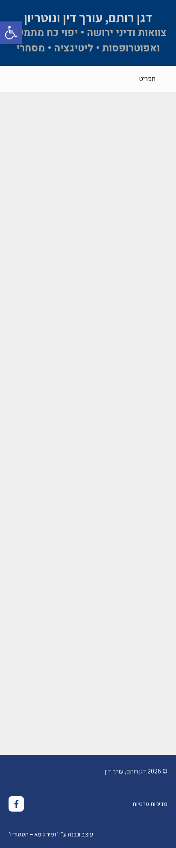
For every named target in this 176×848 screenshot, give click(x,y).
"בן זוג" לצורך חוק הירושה (116, 699)
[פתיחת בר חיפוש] (13, 79)
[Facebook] (16, 804)
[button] (11, 32)
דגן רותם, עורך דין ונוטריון (88, 17)
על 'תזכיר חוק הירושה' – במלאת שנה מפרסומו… (94, 498)
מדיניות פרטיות (149, 804)
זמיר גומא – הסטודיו (33, 834)
